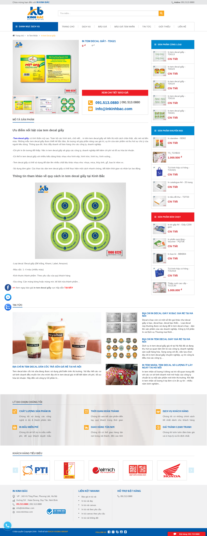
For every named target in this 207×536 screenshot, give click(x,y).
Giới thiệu (164, 26)
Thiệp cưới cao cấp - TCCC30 (178, 284)
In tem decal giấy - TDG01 (176, 111)
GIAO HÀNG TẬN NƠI (102, 427)
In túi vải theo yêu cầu (91, 509)
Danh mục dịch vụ (29, 26)
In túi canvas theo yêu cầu (93, 514)
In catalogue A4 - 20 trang (180, 182)
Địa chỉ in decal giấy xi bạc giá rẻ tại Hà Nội (167, 314)
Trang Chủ (68, 26)
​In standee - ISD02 (177, 138)
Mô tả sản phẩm (23, 119)
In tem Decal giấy (48, 36)
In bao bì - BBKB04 (177, 254)
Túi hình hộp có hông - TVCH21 (179, 168)
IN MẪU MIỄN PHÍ (28, 427)
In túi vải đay (87, 501)
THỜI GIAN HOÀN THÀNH (105, 411)
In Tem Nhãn (32, 36)
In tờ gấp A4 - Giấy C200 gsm (180, 225)
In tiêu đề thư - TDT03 (178, 197)
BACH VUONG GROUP (58, 532)
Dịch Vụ (86, 26)
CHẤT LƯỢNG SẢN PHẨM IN (35, 411)
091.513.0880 (187, 2)
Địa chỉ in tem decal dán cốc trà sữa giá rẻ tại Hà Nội (47, 366)
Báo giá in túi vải (89, 497)
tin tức (17, 305)
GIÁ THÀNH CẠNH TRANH (177, 427)
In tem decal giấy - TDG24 (176, 82)
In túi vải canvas (89, 505)
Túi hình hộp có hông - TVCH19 (179, 269)
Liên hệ (182, 26)
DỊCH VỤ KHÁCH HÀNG (176, 411)
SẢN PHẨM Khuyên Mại (170, 130)
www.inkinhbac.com (24, 512)
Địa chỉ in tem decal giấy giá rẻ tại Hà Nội (166, 340)
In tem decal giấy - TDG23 (176, 67)
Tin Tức (146, 26)
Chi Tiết (173, 58)
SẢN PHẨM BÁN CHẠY (169, 217)
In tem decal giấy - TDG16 (176, 97)
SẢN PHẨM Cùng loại (170, 44)
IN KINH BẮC (43, 2)
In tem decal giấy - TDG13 (176, 53)
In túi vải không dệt (90, 518)
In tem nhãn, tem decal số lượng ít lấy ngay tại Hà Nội (167, 366)
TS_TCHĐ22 (174, 153)
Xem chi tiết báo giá (115, 92)
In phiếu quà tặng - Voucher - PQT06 (177, 240)
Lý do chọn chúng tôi (27, 402)
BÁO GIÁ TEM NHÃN (124, 26)
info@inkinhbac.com (113, 109)
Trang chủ (19, 36)
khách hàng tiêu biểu (27, 453)
